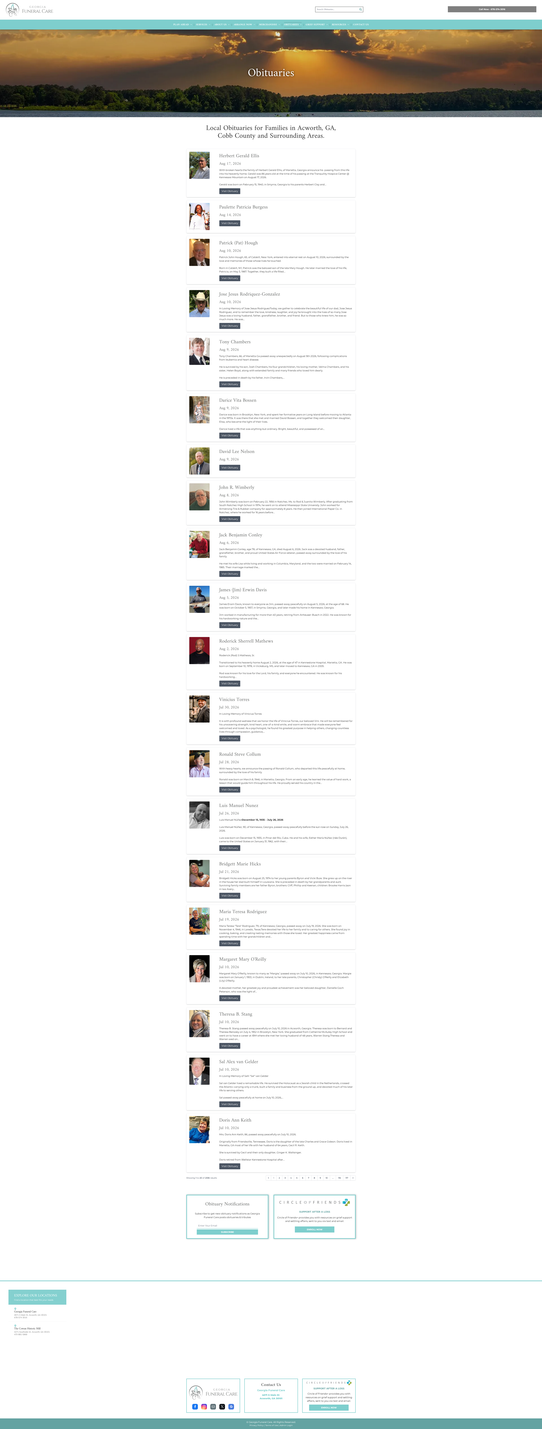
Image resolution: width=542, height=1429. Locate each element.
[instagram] (204, 1407)
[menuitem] (183, 24)
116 (339, 1178)
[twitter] (222, 1407)
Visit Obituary (230, 191)
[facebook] (195, 1407)
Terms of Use (271, 1425)
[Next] (353, 1178)
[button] (37, 1313)
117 (347, 1178)
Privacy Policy (257, 1425)
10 (327, 1178)
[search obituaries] (360, 9)
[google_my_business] (231, 1407)
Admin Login (286, 1425)
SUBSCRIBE (227, 1232)
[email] (213, 1407)
